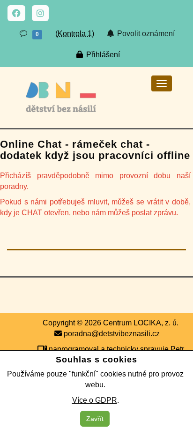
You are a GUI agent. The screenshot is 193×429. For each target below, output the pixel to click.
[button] (30, 34)
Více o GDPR (94, 400)
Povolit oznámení (145, 34)
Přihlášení (102, 55)
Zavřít (95, 418)
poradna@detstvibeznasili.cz (111, 334)
